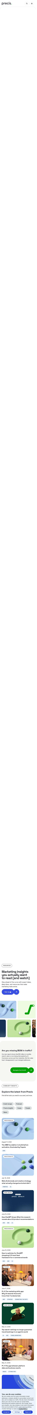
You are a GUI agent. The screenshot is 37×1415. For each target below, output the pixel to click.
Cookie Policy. (23, 1408)
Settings (17, 1412)
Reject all (28, 1412)
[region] (18, 1402)
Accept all (6, 1412)
